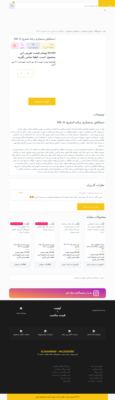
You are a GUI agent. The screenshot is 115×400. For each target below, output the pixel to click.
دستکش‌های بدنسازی (96, 149)
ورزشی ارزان (70, 397)
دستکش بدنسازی (72, 31)
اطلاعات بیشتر (45, 264)
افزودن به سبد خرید (42, 101)
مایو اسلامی (97, 369)
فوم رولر (66, 381)
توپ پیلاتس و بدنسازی (61, 375)
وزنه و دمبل (65, 378)
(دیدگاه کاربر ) (48, 47)
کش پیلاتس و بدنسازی (61, 372)
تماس (22, 47)
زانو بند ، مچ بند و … (94, 381)
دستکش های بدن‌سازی (44, 163)
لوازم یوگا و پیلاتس (62, 369)
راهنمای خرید (33, 47)
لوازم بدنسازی (86, 31)
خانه (104, 31)
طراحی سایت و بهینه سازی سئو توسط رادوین (50, 397)
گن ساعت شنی (95, 378)
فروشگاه (97, 31)
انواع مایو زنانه (96, 366)
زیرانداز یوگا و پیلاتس (61, 366)
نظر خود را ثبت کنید (90, 207)
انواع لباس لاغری (95, 375)
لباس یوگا (98, 372)
